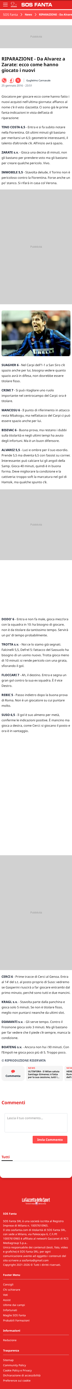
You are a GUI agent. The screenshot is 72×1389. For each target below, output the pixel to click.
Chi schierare (11, 1289)
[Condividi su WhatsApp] (4, 80)
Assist (7, 1300)
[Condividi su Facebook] (11, 80)
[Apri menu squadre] (14, 5)
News (28, 14)
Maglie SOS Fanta (14, 1315)
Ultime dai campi (14, 1305)
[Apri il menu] (5, 4)
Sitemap (8, 1360)
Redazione (10, 1340)
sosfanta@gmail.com (35, 1260)
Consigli (8, 1284)
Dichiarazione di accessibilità (22, 1375)
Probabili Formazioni (16, 1320)
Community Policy (14, 1365)
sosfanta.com (19, 1230)
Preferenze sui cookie (17, 1380)
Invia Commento (50, 1140)
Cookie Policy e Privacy (17, 1370)
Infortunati (10, 1310)
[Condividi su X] (18, 80)
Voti (5, 1295)
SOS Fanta (10, 14)
